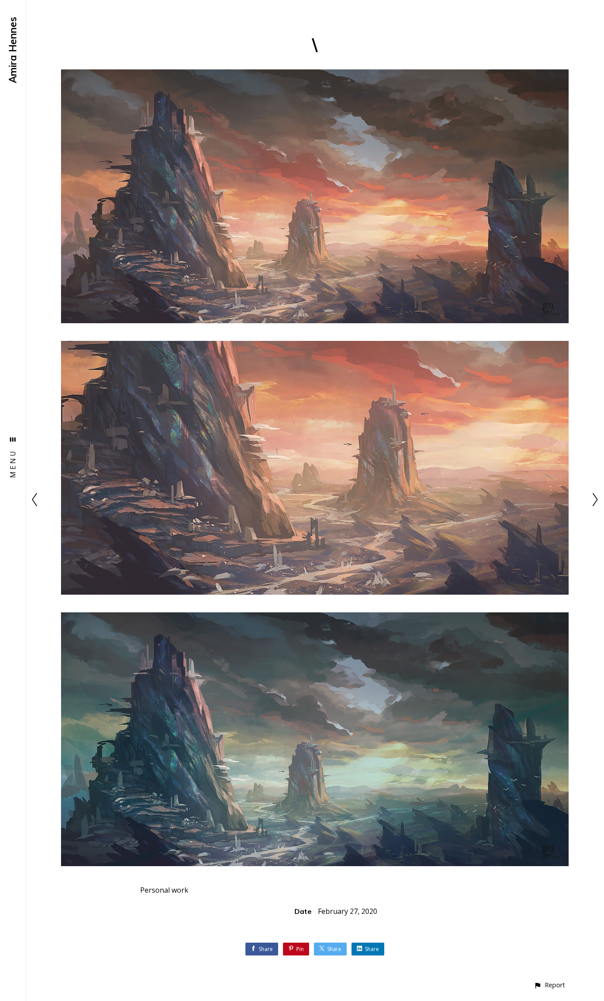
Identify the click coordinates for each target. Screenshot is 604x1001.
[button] (549, 985)
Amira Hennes (13, 50)
